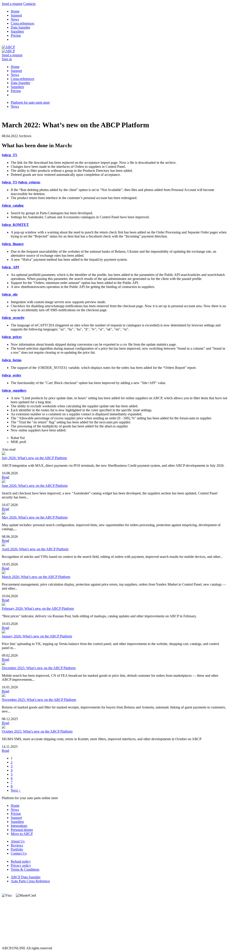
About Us (18, 841)
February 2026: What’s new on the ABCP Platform (38, 608)
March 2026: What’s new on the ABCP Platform (36, 577)
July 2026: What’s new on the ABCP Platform (34, 458)
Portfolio (17, 849)
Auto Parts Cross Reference (30, 881)
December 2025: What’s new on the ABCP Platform (39, 668)
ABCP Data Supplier (25, 877)
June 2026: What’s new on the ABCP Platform (35, 486)
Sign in (7, 59)
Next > (16, 790)
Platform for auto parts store (30, 102)
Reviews (17, 845)
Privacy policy (21, 865)
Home (15, 11)
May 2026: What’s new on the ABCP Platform (35, 517)
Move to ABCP (22, 834)
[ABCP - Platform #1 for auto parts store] (8, 47)
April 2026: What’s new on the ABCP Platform (35, 549)
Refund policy (21, 861)
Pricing (16, 35)
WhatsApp (9, 928)
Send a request (12, 4)
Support (16, 15)
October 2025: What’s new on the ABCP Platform (37, 731)
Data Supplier (20, 27)
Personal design (22, 830)
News (15, 19)
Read (5, 477)
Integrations (19, 826)
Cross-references (22, 23)
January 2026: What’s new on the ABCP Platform (37, 636)
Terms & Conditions (25, 869)
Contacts (29, 4)
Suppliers (17, 31)
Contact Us (19, 853)
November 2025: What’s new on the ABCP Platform (39, 700)
